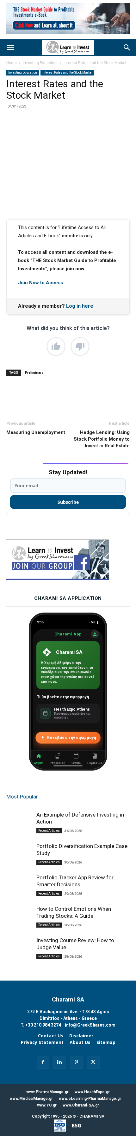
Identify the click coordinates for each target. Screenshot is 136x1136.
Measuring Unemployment (35, 432)
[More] (91, 131)
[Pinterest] (61, 131)
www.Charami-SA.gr (81, 1105)
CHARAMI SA (91, 1116)
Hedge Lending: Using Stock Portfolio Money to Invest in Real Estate (102, 439)
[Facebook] (32, 131)
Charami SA (68, 999)
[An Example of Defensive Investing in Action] (19, 827)
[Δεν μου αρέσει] (80, 346)
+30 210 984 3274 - (45, 1025)
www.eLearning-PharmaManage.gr (90, 1098)
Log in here (79, 306)
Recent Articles (49, 830)
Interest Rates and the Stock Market (95, 63)
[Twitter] (47, 131)
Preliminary (34, 373)
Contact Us (50, 1036)
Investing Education (40, 63)
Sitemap (105, 1042)
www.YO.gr (47, 1105)
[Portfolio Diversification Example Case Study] (19, 856)
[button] (10, 47)
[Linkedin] (76, 131)
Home (11, 63)
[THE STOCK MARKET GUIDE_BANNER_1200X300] (68, 36)
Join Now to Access (40, 283)
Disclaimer (81, 1036)
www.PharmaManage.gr (47, 1092)
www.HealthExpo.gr (92, 1092)
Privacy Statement (42, 1042)
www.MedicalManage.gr (31, 1098)
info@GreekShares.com (90, 1025)
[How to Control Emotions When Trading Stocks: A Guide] (19, 928)
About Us (80, 1042)
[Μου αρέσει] (56, 346)
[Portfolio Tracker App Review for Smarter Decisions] (19, 890)
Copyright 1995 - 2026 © (54, 1116)
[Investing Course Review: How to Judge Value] (19, 957)
